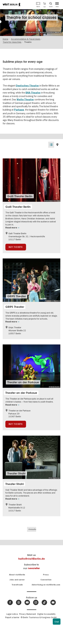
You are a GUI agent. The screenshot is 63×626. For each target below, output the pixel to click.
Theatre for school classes (31, 17)
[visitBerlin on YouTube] (27, 602)
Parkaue (19, 109)
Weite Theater (25, 99)
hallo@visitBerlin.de (31, 558)
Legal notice (12, 614)
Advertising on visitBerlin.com (46, 585)
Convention (45, 580)
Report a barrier (12, 617)
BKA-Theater (33, 92)
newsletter (34, 568)
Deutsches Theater (27, 85)
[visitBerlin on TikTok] (44, 602)
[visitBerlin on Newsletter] (53, 602)
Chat (56, 621)
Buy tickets (16, 247)
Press (46, 575)
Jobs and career (17, 580)
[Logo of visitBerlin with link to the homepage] (11, 4)
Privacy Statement (27, 614)
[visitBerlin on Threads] (18, 602)
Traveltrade (17, 585)
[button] (44, 4)
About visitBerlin (17, 575)
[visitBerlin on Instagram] (35, 602)
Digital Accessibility (46, 614)
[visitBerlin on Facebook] (10, 602)
